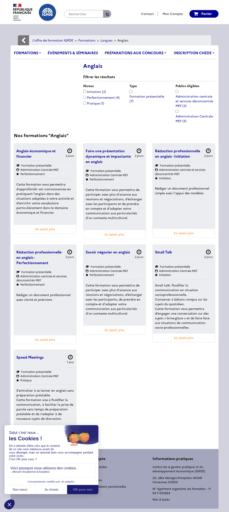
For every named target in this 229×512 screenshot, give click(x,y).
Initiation (96, 91)
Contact (147, 13)
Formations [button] (26, 52)
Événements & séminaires (73, 52)
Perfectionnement (103, 97)
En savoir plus (45, 229)
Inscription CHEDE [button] (193, 52)
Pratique (95, 103)
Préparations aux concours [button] (134, 52)
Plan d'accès (161, 499)
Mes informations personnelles (104, 486)
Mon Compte (173, 13)
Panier (206, 13)
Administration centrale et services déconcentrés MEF (194, 101)
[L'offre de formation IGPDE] (34, 11)
